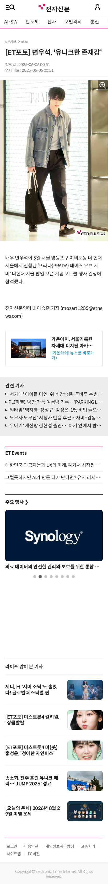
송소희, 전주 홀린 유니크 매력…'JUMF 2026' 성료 (31, 781)
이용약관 (31, 846)
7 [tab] (67, 576)
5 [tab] (56, 576)
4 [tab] (51, 576)
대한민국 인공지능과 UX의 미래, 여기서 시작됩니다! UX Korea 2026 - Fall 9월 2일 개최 (54, 465)
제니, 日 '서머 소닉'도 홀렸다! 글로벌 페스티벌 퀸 (31, 690)
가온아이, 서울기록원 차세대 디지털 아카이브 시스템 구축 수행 (74, 345)
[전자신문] (54, 7)
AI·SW (10, 22)
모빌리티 (73, 22)
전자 (51, 22)
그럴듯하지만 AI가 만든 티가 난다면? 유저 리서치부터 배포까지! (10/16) (54, 477)
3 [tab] (45, 576)
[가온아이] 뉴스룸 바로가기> (72, 355)
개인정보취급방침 (59, 846)
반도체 (32, 22)
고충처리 (88, 846)
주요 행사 (16, 502)
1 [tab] (34, 576)
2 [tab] (40, 576)
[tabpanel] (54, 541)
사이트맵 (14, 853)
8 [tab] (73, 576)
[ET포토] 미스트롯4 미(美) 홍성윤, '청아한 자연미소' (31, 750)
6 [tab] (62, 576)
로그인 (12, 846)
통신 (94, 22)
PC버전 (34, 853)
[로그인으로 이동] (97, 7)
